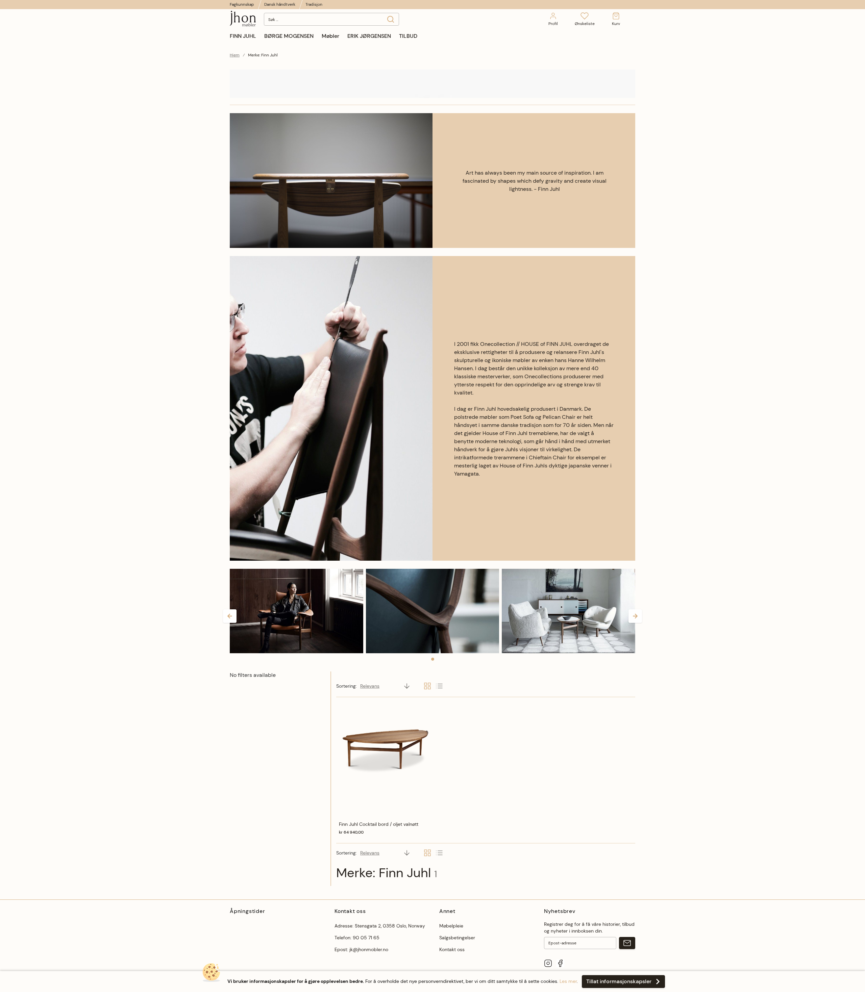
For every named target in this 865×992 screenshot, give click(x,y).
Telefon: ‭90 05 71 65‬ (357, 938)
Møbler (330, 36)
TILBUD (408, 36)
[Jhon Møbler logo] (243, 19)
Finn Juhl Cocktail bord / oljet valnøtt (378, 824)
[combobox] (331, 19)
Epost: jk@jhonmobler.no (361, 949)
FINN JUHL (243, 36)
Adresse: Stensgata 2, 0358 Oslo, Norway (380, 926)
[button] (230, 616)
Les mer (568, 981)
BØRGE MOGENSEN (289, 36)
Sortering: (346, 686)
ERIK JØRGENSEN (369, 36)
